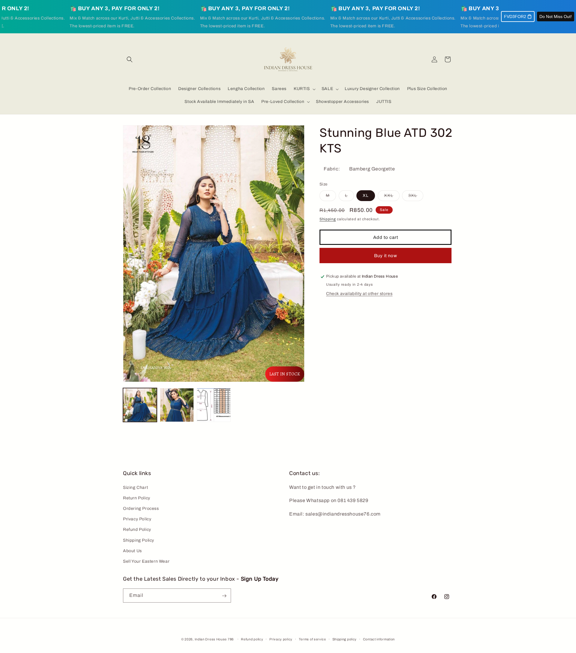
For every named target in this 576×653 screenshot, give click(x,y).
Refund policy (252, 639)
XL (366, 195)
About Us (132, 551)
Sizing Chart (135, 487)
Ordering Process (141, 508)
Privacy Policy (137, 519)
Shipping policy (344, 639)
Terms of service (312, 639)
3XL (415, 197)
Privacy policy (280, 639)
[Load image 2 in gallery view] (177, 405)
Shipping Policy (138, 540)
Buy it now (385, 255)
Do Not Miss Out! (555, 16)
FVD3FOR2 (515, 16)
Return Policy (136, 498)
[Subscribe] (224, 596)
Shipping (328, 219)
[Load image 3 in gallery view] (214, 405)
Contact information (379, 639)
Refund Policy (137, 529)
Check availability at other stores (359, 293)
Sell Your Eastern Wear (146, 561)
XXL (392, 197)
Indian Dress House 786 (214, 639)
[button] (129, 59)
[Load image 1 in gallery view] (140, 405)
